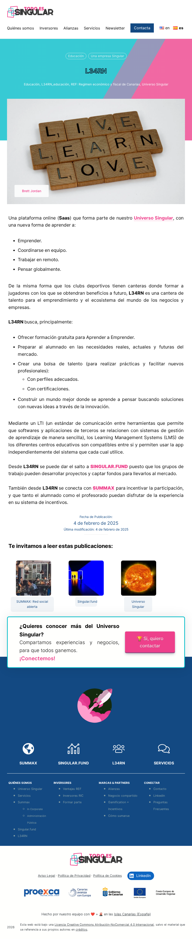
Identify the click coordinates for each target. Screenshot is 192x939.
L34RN (118, 763)
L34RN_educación (55, 84)
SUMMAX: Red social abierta (32, 604)
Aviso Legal (46, 875)
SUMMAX (28, 763)
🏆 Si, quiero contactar (150, 642)
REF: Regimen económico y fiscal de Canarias (105, 84)
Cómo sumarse (118, 816)
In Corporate (35, 809)
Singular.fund (87, 601)
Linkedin (159, 795)
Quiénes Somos (20, 783)
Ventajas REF (72, 789)
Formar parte (72, 802)
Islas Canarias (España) (132, 914)
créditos (81, 929)
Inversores (62, 783)
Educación (76, 56)
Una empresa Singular (107, 56)
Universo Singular (155, 84)
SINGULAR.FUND (73, 763)
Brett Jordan (31, 191)
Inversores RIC (73, 795)
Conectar (152, 783)
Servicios (24, 795)
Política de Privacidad (74, 875)
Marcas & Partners (114, 783)
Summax (24, 802)
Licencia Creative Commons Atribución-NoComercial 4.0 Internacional (104, 924)
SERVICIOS (164, 763)
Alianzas (114, 789)
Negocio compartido (122, 795)
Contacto (159, 789)
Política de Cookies (107, 875)
